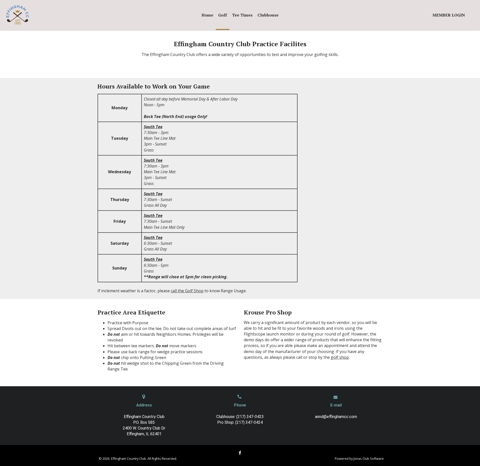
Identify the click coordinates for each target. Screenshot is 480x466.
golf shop (340, 357)
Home (207, 15)
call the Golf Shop (187, 291)
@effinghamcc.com (340, 416)
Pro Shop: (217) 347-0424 (240, 422)
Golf (222, 15)
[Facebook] (240, 453)
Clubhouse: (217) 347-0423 (240, 416)
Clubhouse (268, 15)
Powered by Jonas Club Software (359, 458)
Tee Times (242, 15)
